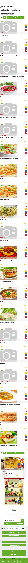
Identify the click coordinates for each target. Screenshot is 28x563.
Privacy (20, 558)
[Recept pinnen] (26, 30)
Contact (17, 558)
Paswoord (6, 520)
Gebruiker (6, 517)
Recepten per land (13, 542)
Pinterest (14, 554)
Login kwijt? (8, 523)
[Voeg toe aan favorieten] (26, 22)
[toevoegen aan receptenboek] (26, 25)
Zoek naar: (4, 528)
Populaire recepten (13, 545)
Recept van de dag (13, 532)
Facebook (14, 551)
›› (22, 17)
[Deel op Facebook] (26, 27)
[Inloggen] (22, 520)
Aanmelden (19, 523)
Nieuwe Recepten (14, 535)
